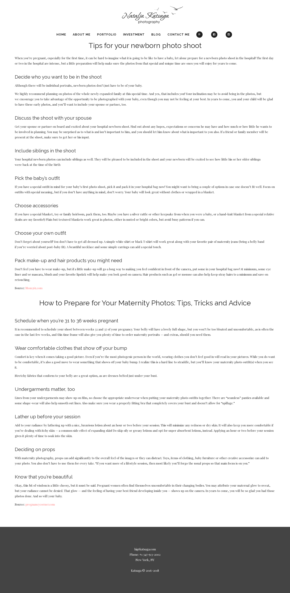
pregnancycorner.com (40, 504)
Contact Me (178, 34)
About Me (81, 34)
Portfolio (106, 34)
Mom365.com (33, 288)
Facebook (215, 36)
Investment (134, 34)
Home (61, 34)
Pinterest (200, 36)
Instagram (230, 36)
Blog (156, 34)
